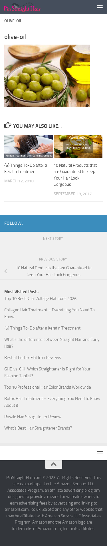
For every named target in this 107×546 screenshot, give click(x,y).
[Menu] (100, 7)
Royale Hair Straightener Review (32, 416)
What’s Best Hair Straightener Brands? (38, 428)
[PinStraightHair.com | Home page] (28, 7)
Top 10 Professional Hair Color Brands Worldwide (47, 387)
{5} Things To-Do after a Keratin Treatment (42, 328)
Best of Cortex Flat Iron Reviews (32, 357)
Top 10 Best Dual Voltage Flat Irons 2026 (40, 298)
